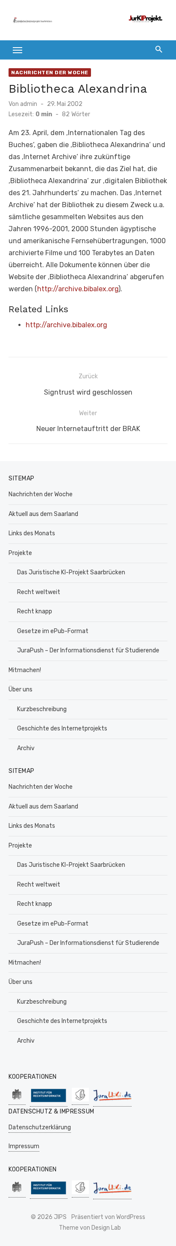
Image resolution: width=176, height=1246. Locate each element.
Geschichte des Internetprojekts (62, 728)
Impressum (24, 1146)
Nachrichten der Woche (49, 72)
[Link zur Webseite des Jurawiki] (112, 1102)
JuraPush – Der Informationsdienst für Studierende (88, 650)
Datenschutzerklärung (40, 1127)
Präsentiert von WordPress (108, 1217)
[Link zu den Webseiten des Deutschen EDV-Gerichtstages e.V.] (80, 1100)
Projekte (20, 553)
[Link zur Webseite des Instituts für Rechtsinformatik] (48, 1102)
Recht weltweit (38, 592)
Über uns (20, 689)
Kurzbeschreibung (42, 709)
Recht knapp (34, 611)
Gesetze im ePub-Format (52, 631)
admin (28, 104)
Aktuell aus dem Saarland (43, 514)
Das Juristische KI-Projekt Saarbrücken (71, 572)
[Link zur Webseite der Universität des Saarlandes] (17, 1100)
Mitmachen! (25, 670)
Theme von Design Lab (90, 1227)
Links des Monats (32, 533)
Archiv (26, 748)
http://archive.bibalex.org (77, 289)
